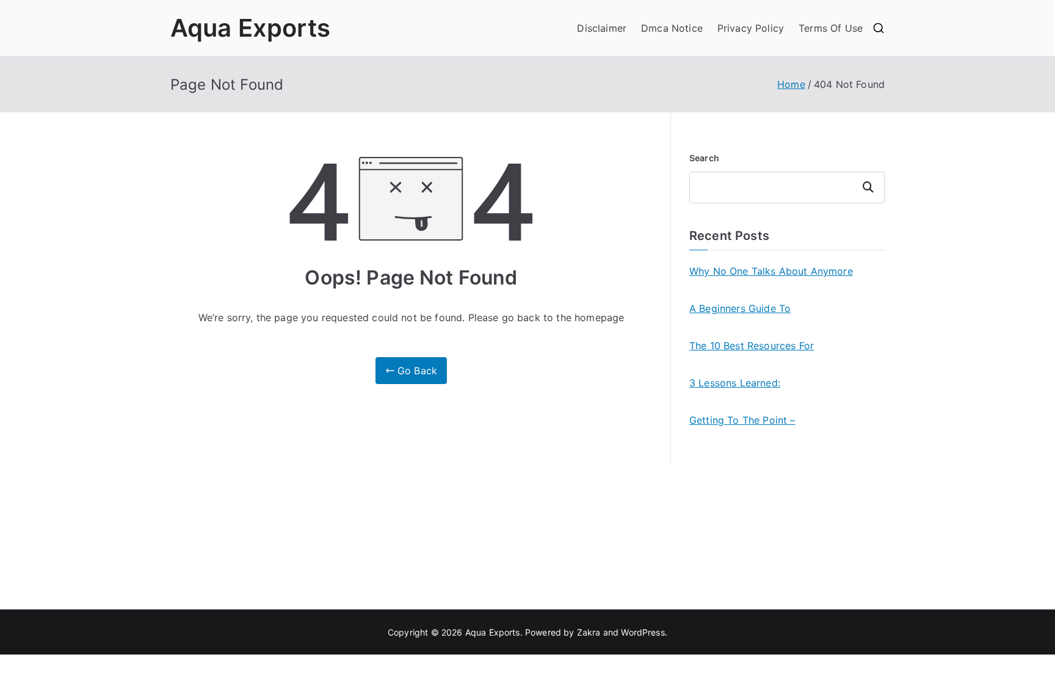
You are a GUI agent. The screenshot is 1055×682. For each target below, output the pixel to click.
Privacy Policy (750, 28)
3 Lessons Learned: (734, 383)
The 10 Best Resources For (751, 345)
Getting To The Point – (742, 420)
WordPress (642, 632)
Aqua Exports (250, 28)
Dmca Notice (672, 28)
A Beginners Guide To (740, 308)
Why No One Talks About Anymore (771, 271)
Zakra (589, 632)
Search (704, 158)
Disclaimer (601, 28)
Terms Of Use (831, 28)
